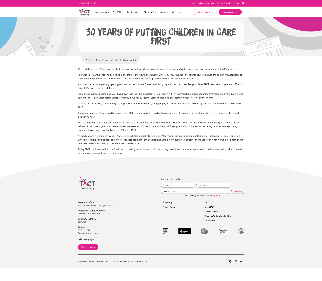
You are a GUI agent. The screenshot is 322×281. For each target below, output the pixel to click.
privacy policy (215, 196)
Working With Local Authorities (218, 216)
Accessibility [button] (198, 3)
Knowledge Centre (232, 3)
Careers (163, 12)
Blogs (213, 3)
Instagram (235, 261)
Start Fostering (101, 12)
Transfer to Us (132, 12)
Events (220, 3)
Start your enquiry (230, 12)
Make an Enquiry (88, 247)
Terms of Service (126, 261)
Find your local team (204, 12)
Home (91, 60)
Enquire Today (169, 207)
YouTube (241, 261)
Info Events (176, 12)
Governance (210, 220)
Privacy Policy (112, 261)
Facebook (230, 261)
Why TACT (117, 12)
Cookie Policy (141, 261)
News (206, 3)
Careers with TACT (212, 211)
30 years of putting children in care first (120, 60)
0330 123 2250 (88, 3)
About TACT (149, 12)
